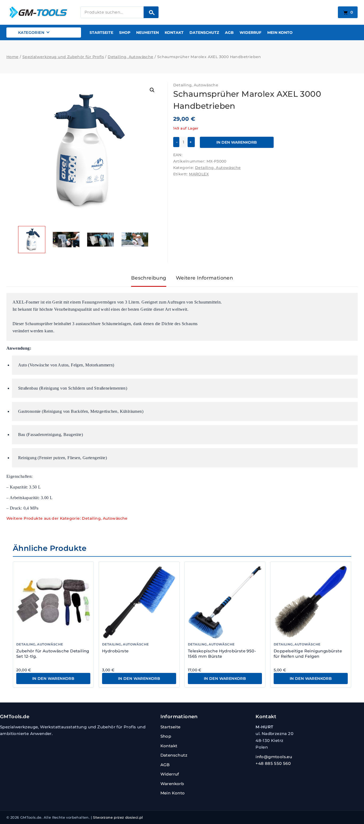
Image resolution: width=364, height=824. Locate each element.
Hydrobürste (115, 650)
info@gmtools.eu (274, 756)
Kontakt (174, 32)
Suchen (151, 12)
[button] (152, 90)
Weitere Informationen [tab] (204, 278)
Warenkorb (172, 783)
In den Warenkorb (236, 142)
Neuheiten (147, 32)
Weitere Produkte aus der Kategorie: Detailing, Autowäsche (67, 518)
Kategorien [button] (31, 32)
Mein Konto (280, 32)
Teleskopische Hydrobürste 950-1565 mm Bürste (222, 653)
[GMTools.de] (39, 12)
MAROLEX (199, 174)
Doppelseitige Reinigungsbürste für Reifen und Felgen (308, 653)
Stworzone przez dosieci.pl (118, 817)
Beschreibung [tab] (148, 278)
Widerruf (250, 32)
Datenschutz (204, 32)
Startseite (101, 32)
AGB (229, 32)
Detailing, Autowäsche (195, 85)
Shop (124, 32)
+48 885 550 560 (273, 763)
